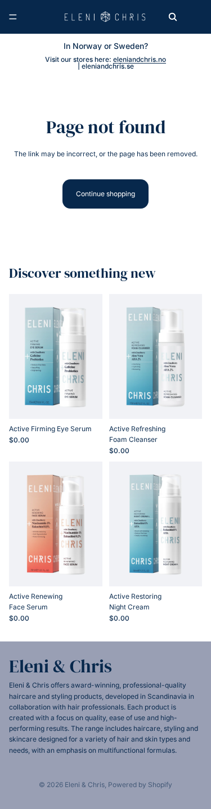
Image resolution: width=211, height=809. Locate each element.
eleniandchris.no (139, 59)
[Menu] (13, 17)
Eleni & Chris (85, 784)
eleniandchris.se (108, 66)
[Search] (172, 16)
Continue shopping (105, 193)
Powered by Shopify (140, 784)
